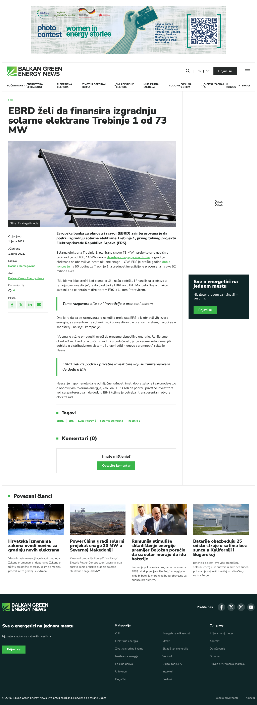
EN (199, 71)
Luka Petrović (87, 421)
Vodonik (175, 85)
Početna (13, 85)
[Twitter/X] (21, 304)
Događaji (120, 679)
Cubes (102, 698)
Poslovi (167, 679)
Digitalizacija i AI (214, 86)
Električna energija (64, 86)
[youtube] (251, 607)
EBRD (60, 421)
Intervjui (244, 85)
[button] (188, 71)
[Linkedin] (30, 304)
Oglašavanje (217, 648)
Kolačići (250, 698)
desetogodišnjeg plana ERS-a (128, 257)
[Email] (39, 304)
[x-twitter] (231, 607)
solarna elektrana (111, 421)
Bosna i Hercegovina (21, 266)
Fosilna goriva (186, 86)
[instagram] (241, 607)
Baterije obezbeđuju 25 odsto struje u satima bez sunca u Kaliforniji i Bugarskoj (220, 548)
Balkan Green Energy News (26, 278)
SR (207, 71)
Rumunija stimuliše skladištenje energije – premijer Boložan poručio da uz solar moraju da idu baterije (159, 550)
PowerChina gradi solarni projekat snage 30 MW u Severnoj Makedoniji (97, 545)
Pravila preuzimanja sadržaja (227, 664)
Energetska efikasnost (35, 86)
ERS (71, 421)
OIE (21, 85)
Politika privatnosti (226, 698)
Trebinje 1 (133, 421)
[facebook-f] (221, 607)
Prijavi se (225, 71)
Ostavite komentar (116, 465)
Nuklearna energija (151, 86)
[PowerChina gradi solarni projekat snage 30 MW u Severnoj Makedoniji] (97, 519)
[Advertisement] (219, 201)
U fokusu (231, 86)
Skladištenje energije (125, 86)
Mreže (166, 641)
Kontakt (214, 641)
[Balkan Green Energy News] (34, 71)
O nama (214, 656)
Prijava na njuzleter (221, 633)
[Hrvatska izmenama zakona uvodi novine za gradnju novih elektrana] (36, 519)
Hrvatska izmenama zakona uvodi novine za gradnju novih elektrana (33, 545)
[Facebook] (12, 304)
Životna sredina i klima (94, 86)
